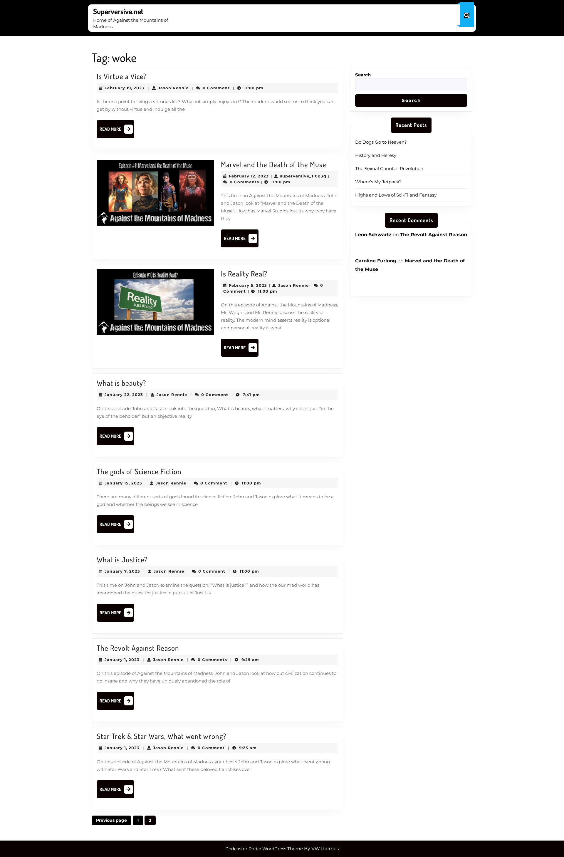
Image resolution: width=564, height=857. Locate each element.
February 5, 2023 (248, 285)
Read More (117, 131)
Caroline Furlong (375, 261)
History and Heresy (375, 155)
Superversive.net (118, 11)
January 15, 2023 (123, 483)
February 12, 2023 (249, 176)
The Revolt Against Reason (138, 648)
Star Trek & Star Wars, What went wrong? (161, 736)
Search (363, 75)
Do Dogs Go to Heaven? (381, 142)
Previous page (111, 820)
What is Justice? (122, 559)
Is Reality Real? (244, 273)
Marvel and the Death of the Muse (273, 164)
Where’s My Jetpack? (378, 182)
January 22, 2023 (124, 394)
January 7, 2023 (122, 571)
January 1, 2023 (122, 659)
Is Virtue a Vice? (122, 76)
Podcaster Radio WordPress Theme (264, 848)
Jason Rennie (173, 87)
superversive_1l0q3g (303, 176)
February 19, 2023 (125, 87)
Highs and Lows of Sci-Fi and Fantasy (396, 195)
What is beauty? (121, 383)
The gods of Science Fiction (139, 471)
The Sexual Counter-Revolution (389, 168)
